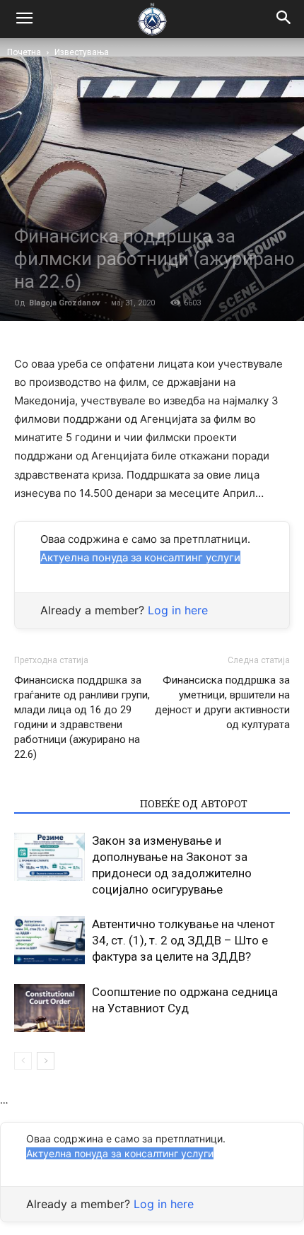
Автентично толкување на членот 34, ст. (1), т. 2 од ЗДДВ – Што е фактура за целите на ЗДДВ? (183, 940)
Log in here (178, 610)
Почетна (24, 52)
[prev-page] (23, 1061)
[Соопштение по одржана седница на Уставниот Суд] (49, 1008)
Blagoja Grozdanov (64, 303)
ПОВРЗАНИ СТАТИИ (73, 803)
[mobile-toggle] (24, 19)
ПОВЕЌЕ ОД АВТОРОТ (193, 803)
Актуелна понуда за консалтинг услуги (140, 557)
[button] (284, 19)
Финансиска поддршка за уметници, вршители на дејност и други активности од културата (222, 702)
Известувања (81, 52)
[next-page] (45, 1061)
